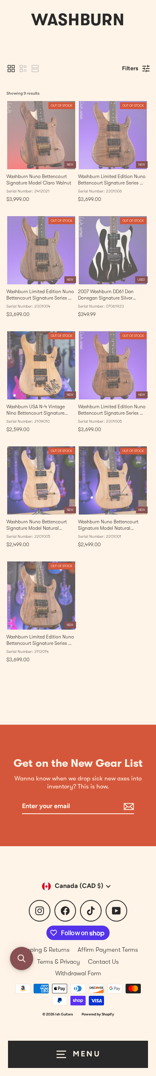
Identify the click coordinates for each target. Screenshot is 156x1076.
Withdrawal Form (78, 973)
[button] (11, 68)
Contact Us (103, 961)
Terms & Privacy (58, 961)
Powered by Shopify (98, 1014)
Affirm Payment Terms (108, 949)
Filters (130, 68)
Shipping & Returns (44, 949)
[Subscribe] (127, 807)
